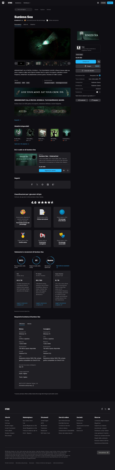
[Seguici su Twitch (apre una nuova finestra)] (53, 184)
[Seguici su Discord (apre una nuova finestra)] (48, 184)
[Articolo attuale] (21, 63)
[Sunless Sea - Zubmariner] (26, 160)
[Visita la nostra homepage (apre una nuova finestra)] (42, 184)
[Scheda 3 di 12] (38, 63)
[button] (42, 120)
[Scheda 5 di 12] (55, 63)
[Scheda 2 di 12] (29, 63)
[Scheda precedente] (16, 63)
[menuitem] (36, 9)
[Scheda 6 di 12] (64, 63)
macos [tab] (29, 323)
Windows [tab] (22, 323)
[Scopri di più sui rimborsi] (100, 79)
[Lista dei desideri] (67, 170)
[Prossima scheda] (69, 63)
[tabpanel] (42, 343)
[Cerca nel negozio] (15, 9)
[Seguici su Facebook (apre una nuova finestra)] (32, 184)
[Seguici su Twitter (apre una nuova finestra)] (37, 184)
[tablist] (42, 323)
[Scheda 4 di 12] (46, 63)
